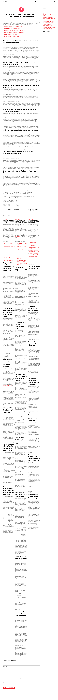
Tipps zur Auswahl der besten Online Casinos (11, 36)
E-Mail (24, 677)
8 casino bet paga (32, 226)
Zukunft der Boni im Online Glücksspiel (10, 38)
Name (4, 677)
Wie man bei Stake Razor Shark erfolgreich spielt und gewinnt (33, 210)
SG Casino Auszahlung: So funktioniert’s (10, 34)
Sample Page (42, 1)
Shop (46, 1)
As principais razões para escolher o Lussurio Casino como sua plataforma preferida (21, 221)
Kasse (33, 1)
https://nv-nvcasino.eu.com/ (7, 385)
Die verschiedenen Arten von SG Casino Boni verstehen (13, 26)
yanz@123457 (17, 19)
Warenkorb (53, 1)
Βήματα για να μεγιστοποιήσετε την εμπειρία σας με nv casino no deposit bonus (8, 221)
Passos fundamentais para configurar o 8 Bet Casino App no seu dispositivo (33, 221)
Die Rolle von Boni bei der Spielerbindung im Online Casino (14, 32)
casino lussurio (17, 236)
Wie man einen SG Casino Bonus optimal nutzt (12, 28)
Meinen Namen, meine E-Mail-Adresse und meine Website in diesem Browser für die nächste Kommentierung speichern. (21, 685)
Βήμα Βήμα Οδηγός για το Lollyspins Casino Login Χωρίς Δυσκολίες (12, 210)
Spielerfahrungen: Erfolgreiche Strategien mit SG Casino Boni (14, 30)
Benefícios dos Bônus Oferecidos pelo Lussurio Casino (21, 251)
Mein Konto (37, 1)
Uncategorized (23, 19)
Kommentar (5, 666)
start (49, 1)
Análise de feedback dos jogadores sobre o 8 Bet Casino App (34, 257)
